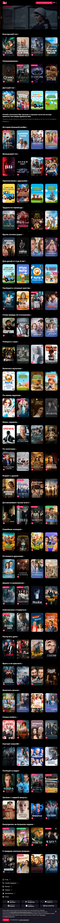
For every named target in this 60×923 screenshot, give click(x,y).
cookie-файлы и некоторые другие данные (21, 912)
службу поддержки (24, 919)
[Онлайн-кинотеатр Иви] (5, 3)
